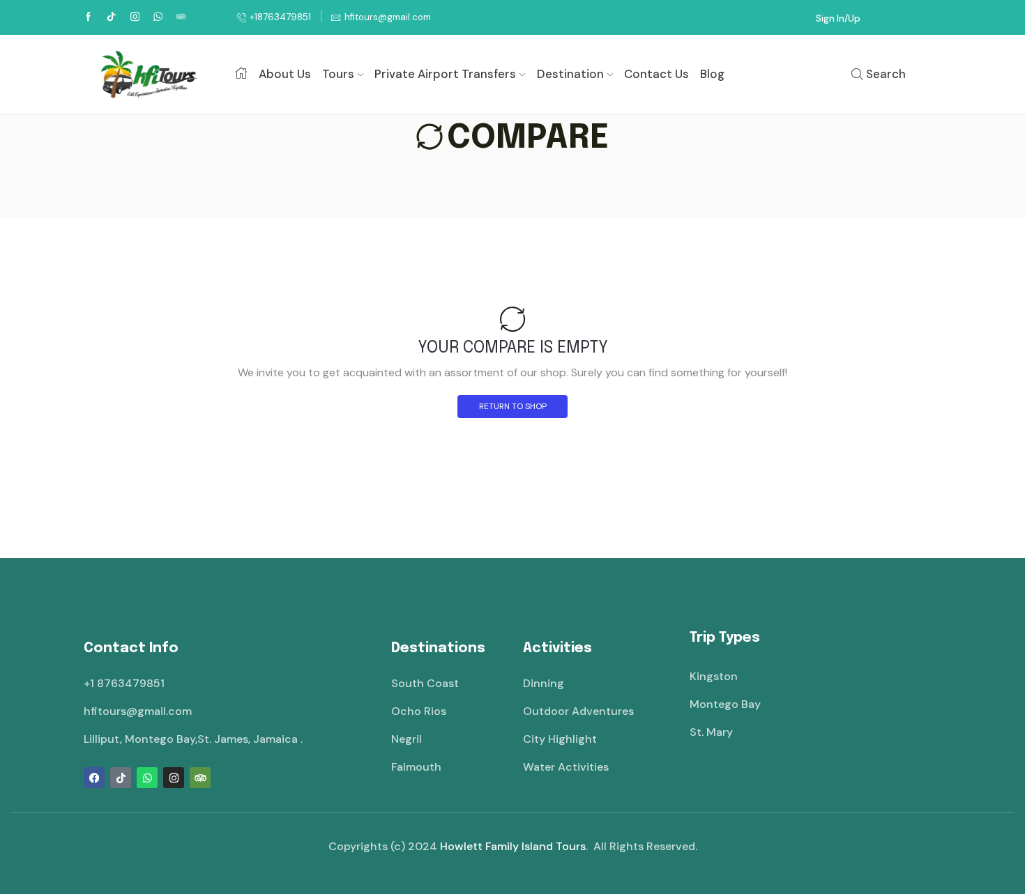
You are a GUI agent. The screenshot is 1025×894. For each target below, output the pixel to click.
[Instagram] (134, 17)
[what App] (157, 17)
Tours (338, 74)
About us (285, 74)
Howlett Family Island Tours (513, 846)
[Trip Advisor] (180, 17)
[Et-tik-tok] (120, 777)
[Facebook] (88, 17)
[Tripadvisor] (200, 777)
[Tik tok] (111, 17)
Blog (712, 74)
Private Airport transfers (445, 74)
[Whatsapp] (147, 777)
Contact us (656, 74)
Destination (570, 74)
